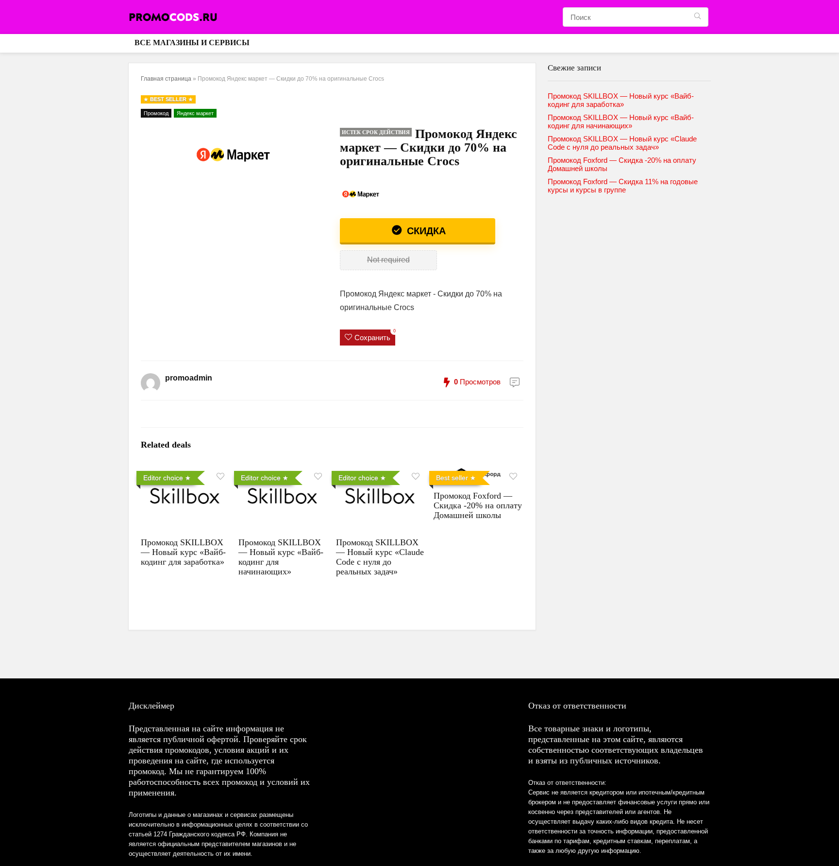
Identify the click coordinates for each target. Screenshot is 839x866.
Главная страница (166, 78)
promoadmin (188, 378)
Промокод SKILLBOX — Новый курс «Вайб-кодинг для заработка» (183, 552)
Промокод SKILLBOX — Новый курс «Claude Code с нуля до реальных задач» (380, 556)
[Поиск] (697, 17)
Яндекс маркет (195, 113)
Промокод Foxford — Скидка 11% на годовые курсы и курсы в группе (623, 185)
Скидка (425, 230)
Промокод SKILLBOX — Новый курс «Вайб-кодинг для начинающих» (621, 121)
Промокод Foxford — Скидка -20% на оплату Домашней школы (478, 505)
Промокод (156, 113)
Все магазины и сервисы (192, 42)
